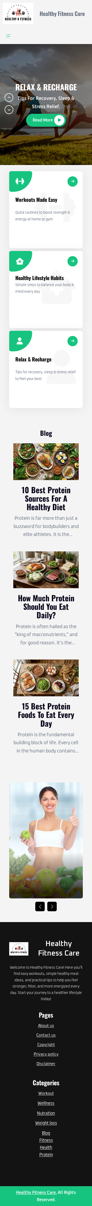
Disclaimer (46, 1064)
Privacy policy (46, 1054)
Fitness (46, 1140)
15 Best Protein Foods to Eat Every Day (46, 714)
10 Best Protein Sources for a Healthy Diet (46, 498)
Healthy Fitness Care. (36, 1193)
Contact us (46, 1035)
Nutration (46, 1113)
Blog (46, 1133)
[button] (9, 97)
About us (46, 1026)
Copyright (46, 1045)
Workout (46, 1093)
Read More (43, 120)
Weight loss (46, 1123)
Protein (46, 1155)
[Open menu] (8, 35)
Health (46, 1148)
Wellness (46, 1103)
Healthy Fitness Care (62, 13)
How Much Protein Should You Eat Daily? (46, 606)
